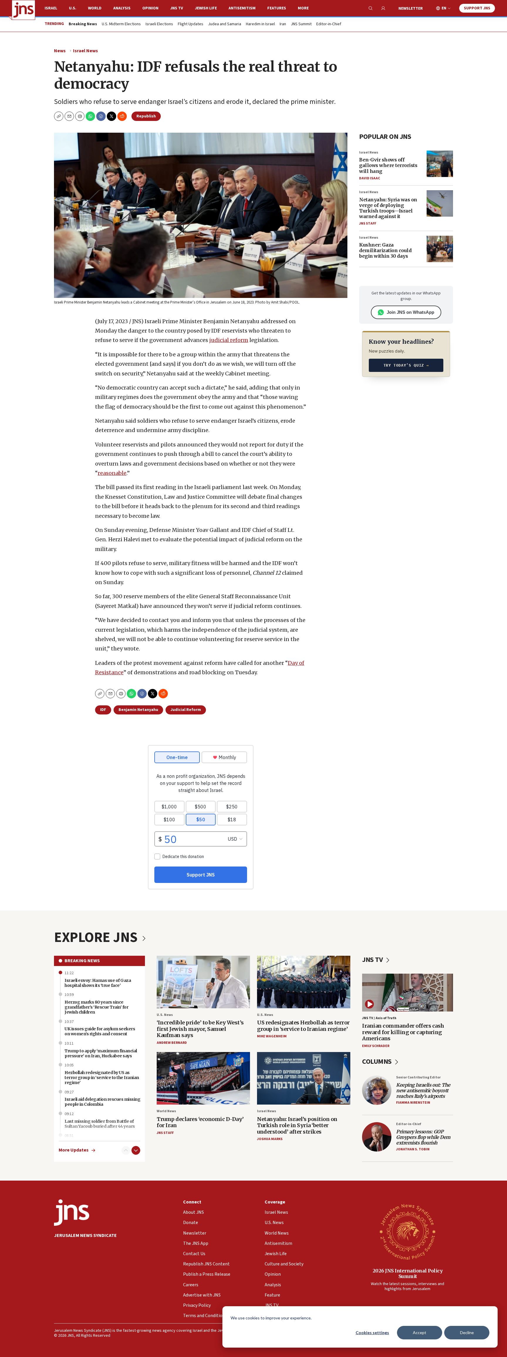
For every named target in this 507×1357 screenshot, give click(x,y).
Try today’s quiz (406, 365)
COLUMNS (377, 1061)
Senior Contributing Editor (418, 1077)
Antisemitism (242, 8)
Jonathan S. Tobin (413, 1149)
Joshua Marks (270, 1139)
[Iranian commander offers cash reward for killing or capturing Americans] (407, 993)
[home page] (23, 10)
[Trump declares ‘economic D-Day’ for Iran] (203, 1078)
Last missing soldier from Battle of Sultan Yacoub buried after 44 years (100, 1124)
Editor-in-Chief (328, 24)
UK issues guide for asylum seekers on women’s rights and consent (100, 1031)
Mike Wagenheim (272, 1036)
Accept (419, 1332)
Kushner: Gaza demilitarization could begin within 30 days (385, 250)
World (95, 8)
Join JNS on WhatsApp (410, 312)
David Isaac (369, 178)
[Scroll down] (135, 1150)
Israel (51, 8)
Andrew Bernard (172, 1042)
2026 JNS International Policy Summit (408, 1273)
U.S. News (165, 1014)
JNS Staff (367, 223)
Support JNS (477, 8)
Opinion (150, 8)
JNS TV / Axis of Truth (379, 1018)
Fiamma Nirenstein (413, 1102)
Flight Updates (190, 24)
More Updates (74, 1150)
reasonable (112, 473)
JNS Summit (301, 24)
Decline (467, 1332)
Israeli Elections (159, 24)
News (60, 51)
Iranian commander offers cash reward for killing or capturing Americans (403, 1032)
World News (166, 1111)
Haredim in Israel (260, 24)
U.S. (72, 8)
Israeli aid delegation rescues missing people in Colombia (102, 1102)
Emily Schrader (375, 1046)
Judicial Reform (185, 710)
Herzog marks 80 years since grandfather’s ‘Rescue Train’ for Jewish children (96, 1007)
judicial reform (228, 340)
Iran (283, 24)
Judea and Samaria (224, 24)
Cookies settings (372, 1332)
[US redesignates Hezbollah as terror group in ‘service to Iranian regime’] (303, 982)
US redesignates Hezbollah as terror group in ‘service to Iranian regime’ (303, 1025)
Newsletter (410, 8)
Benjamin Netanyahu (138, 710)
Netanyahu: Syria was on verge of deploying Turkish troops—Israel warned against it (388, 208)
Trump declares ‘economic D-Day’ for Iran (200, 1122)
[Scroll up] (125, 1150)
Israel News (85, 51)
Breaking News (82, 961)
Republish (146, 116)
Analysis (122, 8)
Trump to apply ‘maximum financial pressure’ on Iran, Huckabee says (101, 1053)
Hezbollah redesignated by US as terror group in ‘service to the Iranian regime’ (102, 1077)
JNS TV (176, 8)
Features (276, 8)
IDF (103, 710)
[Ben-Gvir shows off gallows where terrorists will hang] (440, 164)
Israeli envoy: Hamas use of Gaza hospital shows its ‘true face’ (98, 983)
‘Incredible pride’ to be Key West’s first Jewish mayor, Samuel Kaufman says (200, 1029)
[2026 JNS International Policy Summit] (407, 1231)
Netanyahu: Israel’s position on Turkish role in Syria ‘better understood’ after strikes (297, 1125)
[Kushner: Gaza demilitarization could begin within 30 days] (440, 249)
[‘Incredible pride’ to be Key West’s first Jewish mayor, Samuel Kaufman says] (203, 982)
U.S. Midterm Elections (121, 24)
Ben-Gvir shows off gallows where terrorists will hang (388, 165)
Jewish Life (206, 8)
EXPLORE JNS (97, 938)
